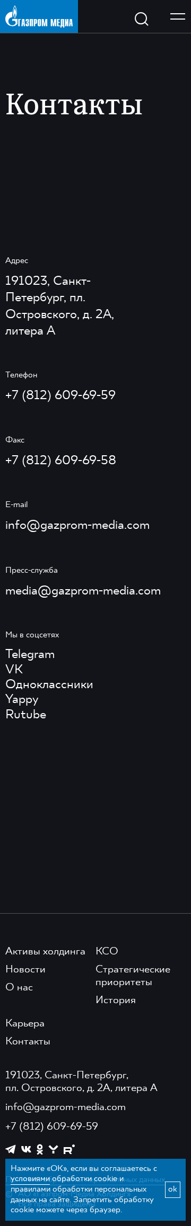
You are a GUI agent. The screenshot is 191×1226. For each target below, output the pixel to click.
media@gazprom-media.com (83, 591)
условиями (30, 1179)
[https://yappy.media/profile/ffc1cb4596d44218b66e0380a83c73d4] (53, 1149)
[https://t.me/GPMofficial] (10, 1149)
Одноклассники (49, 685)
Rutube (25, 715)
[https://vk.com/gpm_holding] (26, 1149)
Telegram (30, 654)
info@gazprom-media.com (77, 525)
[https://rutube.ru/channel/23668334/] (69, 1149)
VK (14, 670)
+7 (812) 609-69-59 (60, 396)
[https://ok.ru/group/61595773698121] (40, 1149)
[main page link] (39, 16)
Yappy (21, 699)
